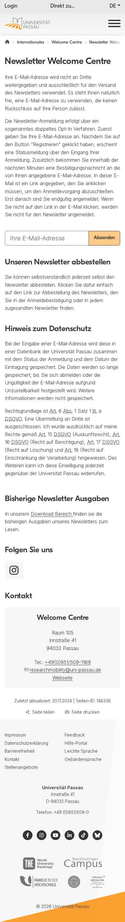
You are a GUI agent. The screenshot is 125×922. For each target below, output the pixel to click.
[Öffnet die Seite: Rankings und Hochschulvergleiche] (38, 863)
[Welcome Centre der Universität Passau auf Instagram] (14, 570)
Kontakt (12, 759)
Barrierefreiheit (20, 751)
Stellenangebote (21, 767)
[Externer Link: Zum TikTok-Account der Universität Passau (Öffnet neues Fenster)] (83, 835)
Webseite (62, 678)
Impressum (15, 734)
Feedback (75, 734)
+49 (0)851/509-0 (71, 812)
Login (11, 6)
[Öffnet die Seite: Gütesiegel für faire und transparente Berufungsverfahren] (74, 882)
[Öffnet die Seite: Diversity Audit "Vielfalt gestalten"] (97, 882)
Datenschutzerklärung (26, 743)
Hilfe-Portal (76, 743)
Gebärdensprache (83, 759)
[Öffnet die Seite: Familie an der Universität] (39, 882)
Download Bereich (52, 514)
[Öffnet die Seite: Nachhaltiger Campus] (83, 863)
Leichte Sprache (81, 751)
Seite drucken (86, 712)
